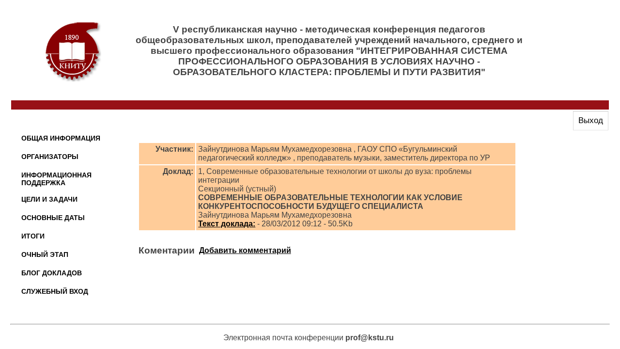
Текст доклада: (226, 224)
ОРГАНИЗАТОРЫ (49, 156)
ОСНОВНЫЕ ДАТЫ (53, 218)
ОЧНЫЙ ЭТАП (44, 254)
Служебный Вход (54, 291)
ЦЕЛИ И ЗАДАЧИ (49, 199)
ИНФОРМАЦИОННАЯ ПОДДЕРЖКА (56, 179)
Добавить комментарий (245, 250)
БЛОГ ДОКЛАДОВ (51, 273)
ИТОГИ (33, 236)
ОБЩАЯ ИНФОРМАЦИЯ (60, 138)
